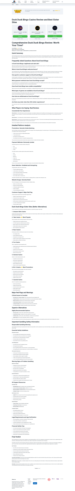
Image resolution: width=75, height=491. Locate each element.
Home (13, 4)
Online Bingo (26, 2)
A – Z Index (38, 2)
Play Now (20, 36)
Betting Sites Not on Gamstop (45, 2)
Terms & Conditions (29, 481)
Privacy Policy (29, 479)
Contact (29, 483)
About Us (29, 482)
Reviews (17, 4)
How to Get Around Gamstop (56, 2)
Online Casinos (19, 2)
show (39, 468)
